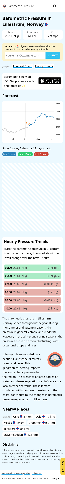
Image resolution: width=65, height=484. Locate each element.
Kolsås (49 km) (14, 422)
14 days (38, 148)
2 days (14, 148)
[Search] (55, 6)
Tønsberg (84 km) (16, 429)
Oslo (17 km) (22, 416)
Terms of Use (23, 478)
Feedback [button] (63, 467)
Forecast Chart (22, 66)
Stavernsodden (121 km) (21, 434)
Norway (57, 450)
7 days (24, 148)
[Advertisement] (32, 197)
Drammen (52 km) (42, 422)
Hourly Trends (44, 66)
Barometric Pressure (20, 6)
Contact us (37, 478)
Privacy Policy (8, 478)
